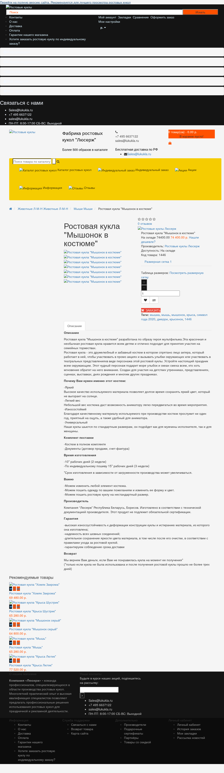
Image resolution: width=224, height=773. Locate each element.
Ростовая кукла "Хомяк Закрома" (32, 593)
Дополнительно (19, 71)
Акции (191, 169)
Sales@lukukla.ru (21, 110)
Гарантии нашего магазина (28, 34)
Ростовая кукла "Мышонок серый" (33, 629)
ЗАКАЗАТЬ (152, 310)
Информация (17, 51)
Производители (135, 724)
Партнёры (131, 737)
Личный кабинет (188, 724)
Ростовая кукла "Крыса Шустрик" (32, 611)
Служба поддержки (22, 61)
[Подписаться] (82, 695)
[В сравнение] (154, 300)
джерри (162, 319)
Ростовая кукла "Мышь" (26, 647)
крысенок (176, 319)
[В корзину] (10, 589)
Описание (74, 326)
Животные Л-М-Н (43, 208)
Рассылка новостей (191, 737)
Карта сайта (79, 733)
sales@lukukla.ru (20, 119)
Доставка (15, 26)
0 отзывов (145, 223)
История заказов (189, 729)
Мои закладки (187, 733)
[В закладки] (145, 300)
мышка (155, 314)
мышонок (178, 314)
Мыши (83, 208)
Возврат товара (82, 729)
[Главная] (10, 208)
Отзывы (89, 187)
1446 (188, 319)
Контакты (15, 17)
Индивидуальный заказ (151, 169)
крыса (191, 314)
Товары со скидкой (137, 742)
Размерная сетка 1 (158, 261)
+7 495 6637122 (20, 114)
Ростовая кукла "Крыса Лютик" (30, 665)
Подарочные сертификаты (133, 731)
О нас (13, 21)
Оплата (14, 30)
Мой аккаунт (16, 81)
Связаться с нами (83, 724)
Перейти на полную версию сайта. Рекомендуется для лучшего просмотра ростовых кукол (65, 2)
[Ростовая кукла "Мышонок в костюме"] (92, 256)
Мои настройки (19, 91)
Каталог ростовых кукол (74, 169)
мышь (165, 314)
